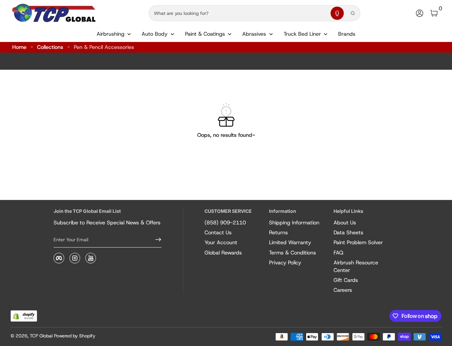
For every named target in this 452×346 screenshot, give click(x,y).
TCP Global (41, 336)
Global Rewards (223, 252)
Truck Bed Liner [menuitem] (302, 33)
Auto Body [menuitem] (154, 33)
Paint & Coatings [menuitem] (205, 33)
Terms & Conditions (292, 252)
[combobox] (238, 13)
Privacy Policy (285, 262)
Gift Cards (346, 280)
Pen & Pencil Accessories (104, 47)
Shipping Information (294, 222)
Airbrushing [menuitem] (110, 33)
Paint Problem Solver (358, 242)
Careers (343, 290)
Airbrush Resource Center (356, 266)
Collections (50, 47)
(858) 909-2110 (225, 222)
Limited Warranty (290, 242)
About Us (345, 222)
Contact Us (218, 232)
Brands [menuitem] (346, 33)
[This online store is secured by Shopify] (24, 316)
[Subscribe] (155, 240)
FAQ (338, 252)
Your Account (220, 242)
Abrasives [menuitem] (254, 33)
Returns (278, 232)
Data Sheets (348, 232)
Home (19, 47)
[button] (337, 13)
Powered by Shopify (74, 336)
